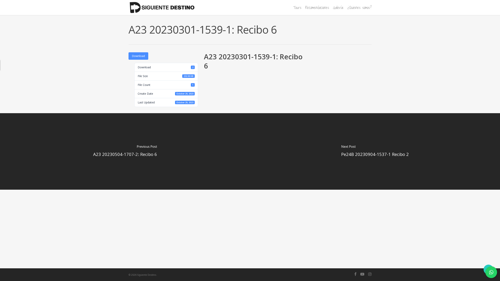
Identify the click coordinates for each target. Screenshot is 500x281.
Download (138, 56)
